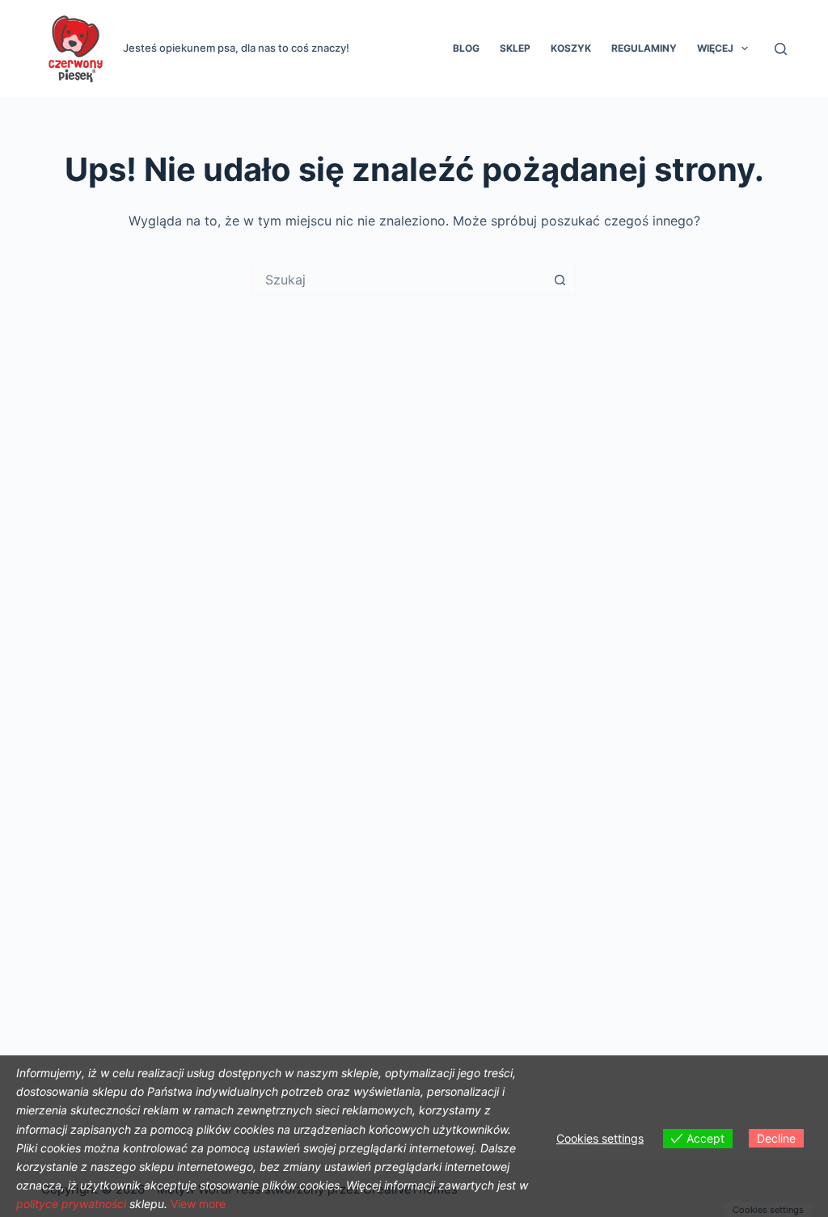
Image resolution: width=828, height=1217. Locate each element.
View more (198, 1204)
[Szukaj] (781, 49)
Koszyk (571, 48)
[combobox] (398, 279)
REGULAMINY (644, 48)
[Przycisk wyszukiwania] (559, 279)
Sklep (515, 48)
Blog (466, 48)
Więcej (715, 48)
